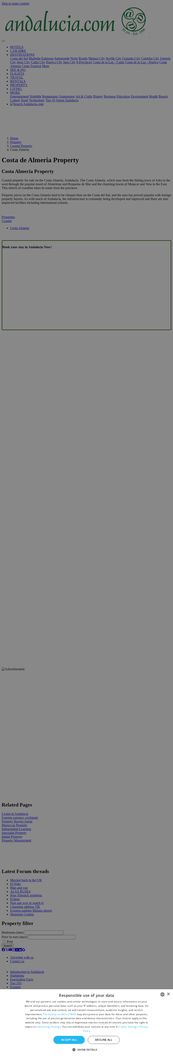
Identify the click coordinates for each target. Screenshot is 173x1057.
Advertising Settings (48, 1026)
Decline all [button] (103, 1040)
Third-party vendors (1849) (59, 1014)
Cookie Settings (128, 1026)
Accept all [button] (69, 1040)
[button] (86, 1049)
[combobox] (162, 994)
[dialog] (86, 1023)
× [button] (168, 994)
